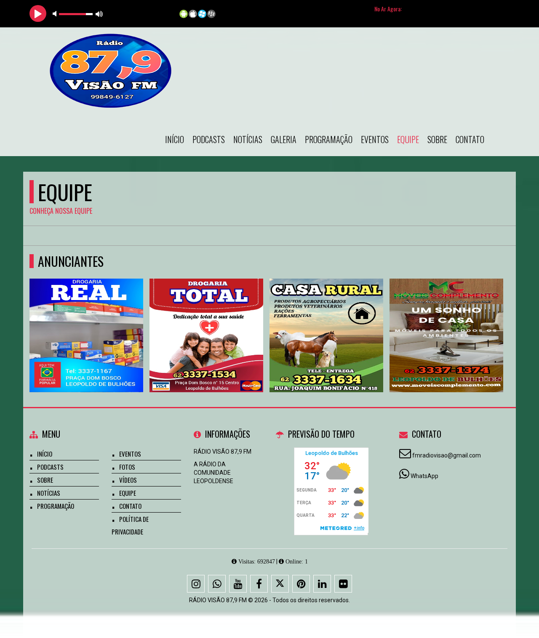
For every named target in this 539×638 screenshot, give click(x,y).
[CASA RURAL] (326, 320)
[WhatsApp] (217, 584)
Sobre (437, 139)
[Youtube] (238, 584)
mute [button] (56, 14)
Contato (470, 139)
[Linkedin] (322, 584)
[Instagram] (196, 584)
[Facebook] (259, 584)
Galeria (283, 139)
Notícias (247, 139)
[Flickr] (343, 584)
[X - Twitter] (280, 584)
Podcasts (208, 139)
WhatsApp (424, 476)
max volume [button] (99, 14)
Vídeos (128, 479)
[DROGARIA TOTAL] (206, 320)
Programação (328, 139)
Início (174, 139)
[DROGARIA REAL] (86, 320)
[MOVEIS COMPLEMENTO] (446, 320)
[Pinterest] (301, 584)
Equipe (408, 139)
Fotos (127, 466)
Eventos (375, 139)
